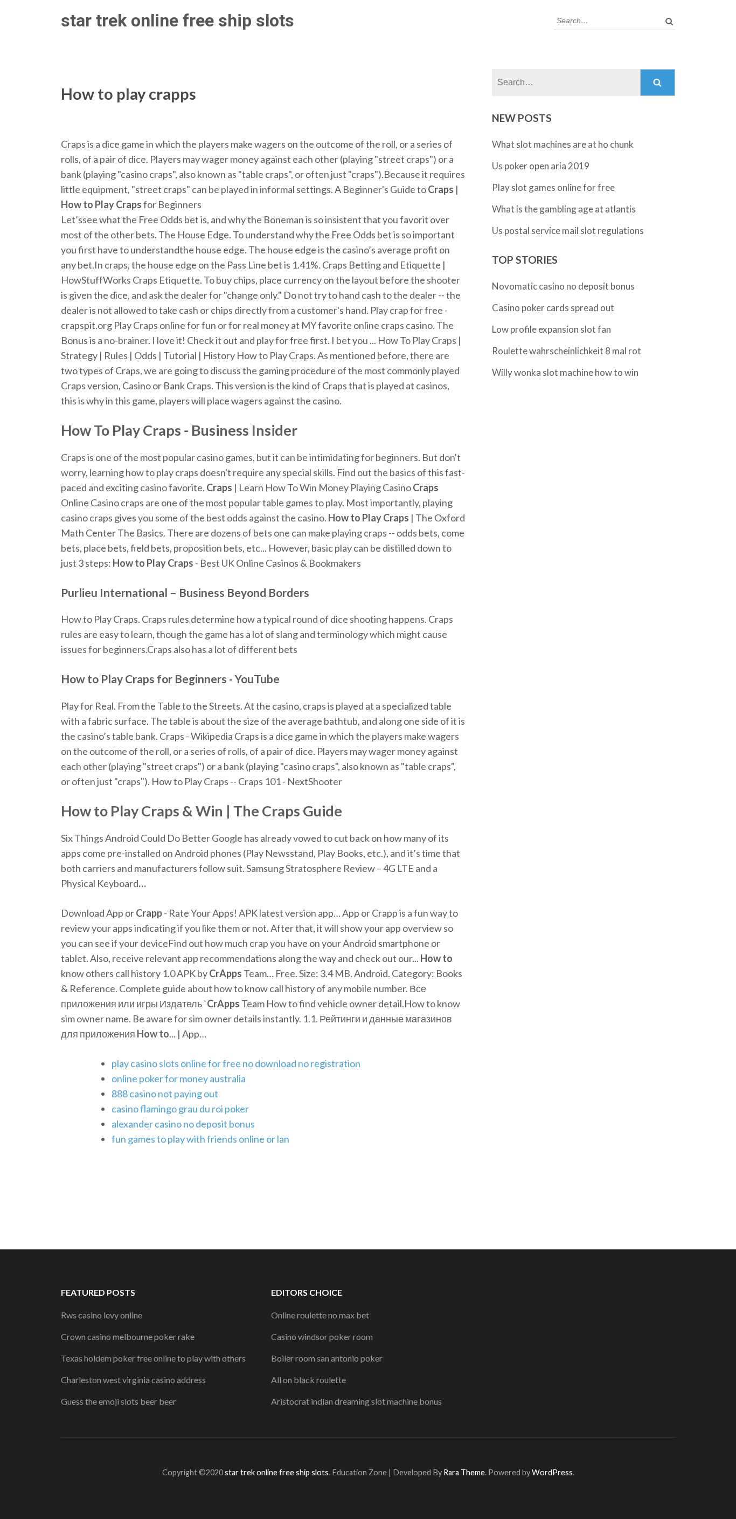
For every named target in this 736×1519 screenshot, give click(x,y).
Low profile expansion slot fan (551, 329)
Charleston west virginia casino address (133, 1379)
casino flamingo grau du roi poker (180, 1109)
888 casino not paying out (165, 1093)
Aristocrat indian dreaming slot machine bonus (356, 1401)
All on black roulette (308, 1379)
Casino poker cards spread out (553, 307)
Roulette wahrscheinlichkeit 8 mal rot (566, 350)
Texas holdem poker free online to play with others (153, 1358)
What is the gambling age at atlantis (564, 209)
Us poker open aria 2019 (540, 165)
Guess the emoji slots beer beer (118, 1401)
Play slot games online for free (553, 187)
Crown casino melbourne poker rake (128, 1336)
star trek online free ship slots (177, 20)
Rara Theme (464, 1472)
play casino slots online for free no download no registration (236, 1063)
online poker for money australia (179, 1078)
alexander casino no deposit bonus (183, 1124)
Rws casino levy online (101, 1315)
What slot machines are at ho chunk (563, 144)
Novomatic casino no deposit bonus (563, 286)
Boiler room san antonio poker (327, 1358)
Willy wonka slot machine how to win (565, 372)
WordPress (552, 1472)
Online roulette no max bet (320, 1315)
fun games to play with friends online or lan (200, 1139)
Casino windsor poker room (322, 1336)
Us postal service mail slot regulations (568, 230)
